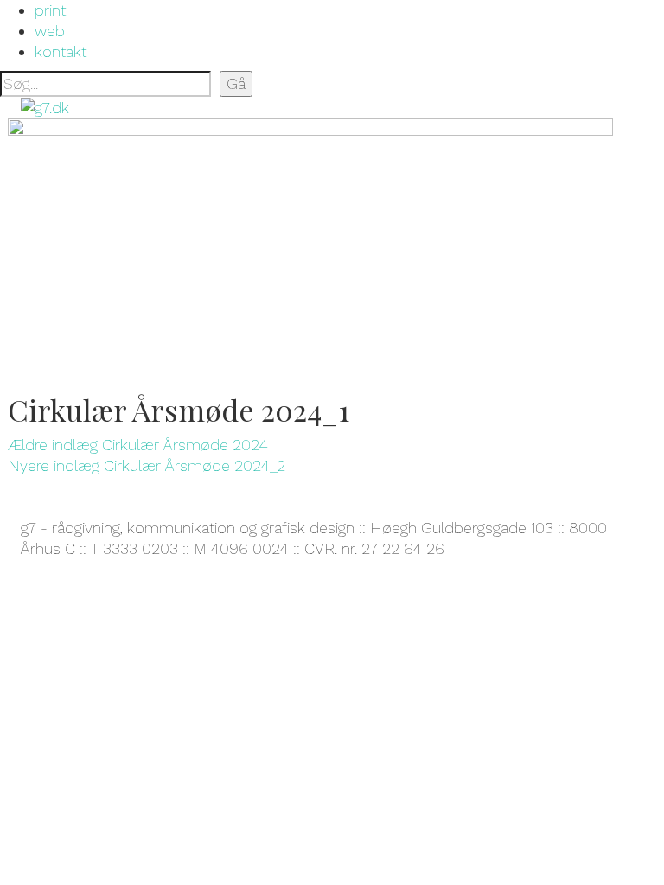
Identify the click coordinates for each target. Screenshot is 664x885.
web (50, 31)
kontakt (60, 51)
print (50, 10)
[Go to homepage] (45, 107)
